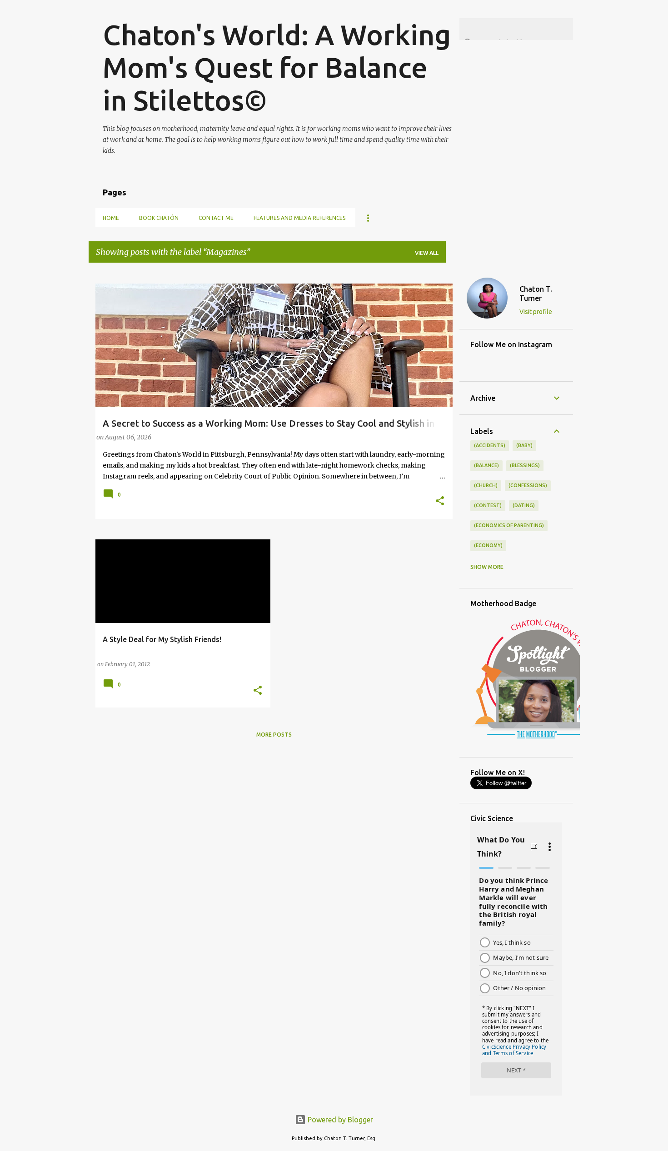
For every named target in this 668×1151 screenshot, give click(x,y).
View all (427, 253)
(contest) (488, 505)
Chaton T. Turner (535, 293)
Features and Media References (299, 218)
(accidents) (489, 445)
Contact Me (216, 218)
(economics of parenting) (509, 525)
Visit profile (535, 311)
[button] (439, 501)
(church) (486, 485)
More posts (274, 734)
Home (111, 218)
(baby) (524, 445)
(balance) (486, 465)
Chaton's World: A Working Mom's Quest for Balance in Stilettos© (277, 67)
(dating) (524, 505)
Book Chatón (159, 218)
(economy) (488, 545)
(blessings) (525, 465)
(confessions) (527, 485)
